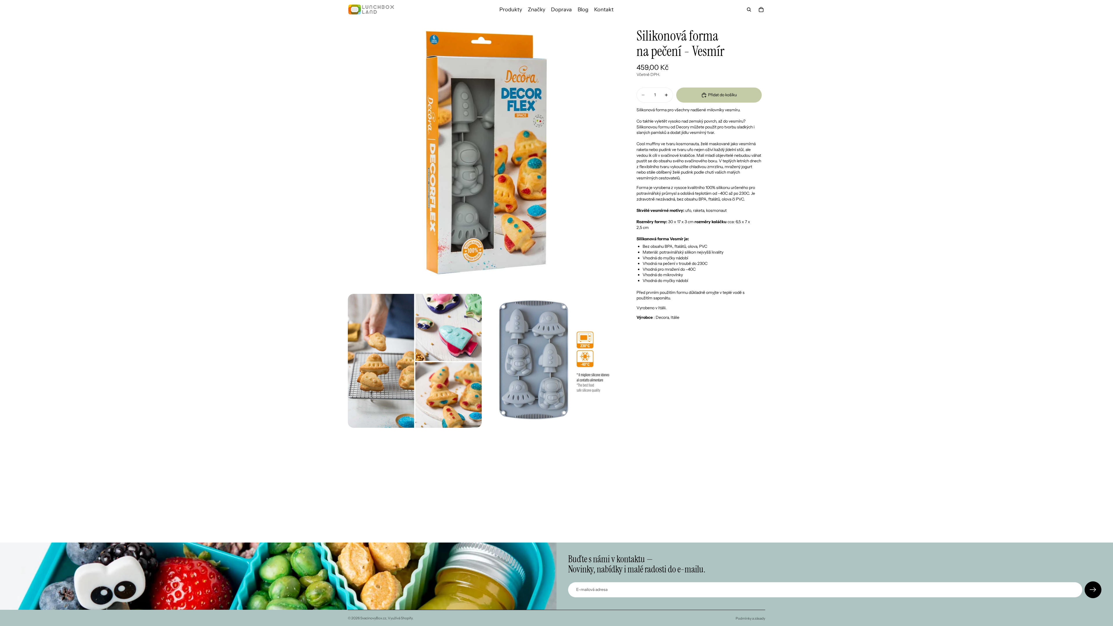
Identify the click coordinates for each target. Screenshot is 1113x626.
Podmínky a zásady (750, 618)
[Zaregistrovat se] (1093, 589)
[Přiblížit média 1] (483, 154)
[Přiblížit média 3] (552, 361)
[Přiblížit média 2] (415, 361)
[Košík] (761, 9)
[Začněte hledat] (749, 9)
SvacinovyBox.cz (373, 618)
